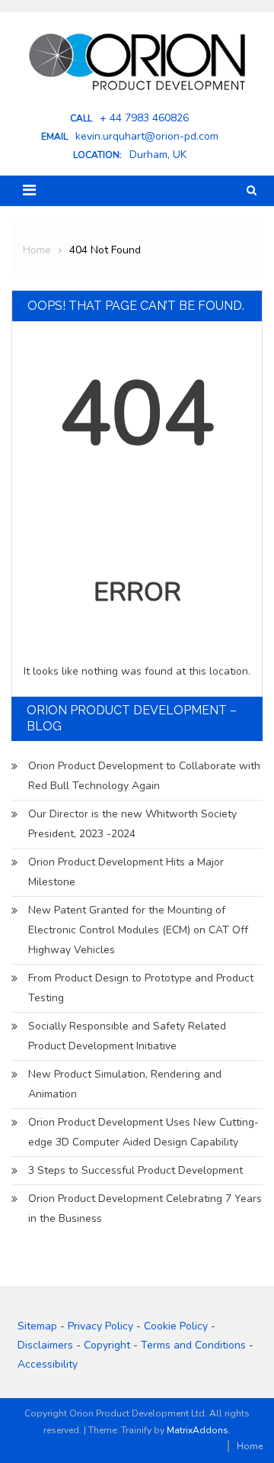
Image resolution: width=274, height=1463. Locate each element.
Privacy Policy (100, 1326)
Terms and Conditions (193, 1345)
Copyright (107, 1345)
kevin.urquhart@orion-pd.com (146, 136)
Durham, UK (157, 155)
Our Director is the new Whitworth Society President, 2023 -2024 (132, 824)
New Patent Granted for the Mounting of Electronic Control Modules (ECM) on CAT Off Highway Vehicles (138, 930)
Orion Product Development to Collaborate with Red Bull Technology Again (144, 776)
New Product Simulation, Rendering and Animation (124, 1084)
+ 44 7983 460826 (144, 118)
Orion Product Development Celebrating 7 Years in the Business (145, 1208)
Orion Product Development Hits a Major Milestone (126, 872)
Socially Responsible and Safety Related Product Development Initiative (127, 1036)
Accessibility (48, 1364)
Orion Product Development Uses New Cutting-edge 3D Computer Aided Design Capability (143, 1132)
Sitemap (37, 1326)
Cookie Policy (176, 1326)
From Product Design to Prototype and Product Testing (140, 988)
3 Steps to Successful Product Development (135, 1170)
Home (250, 1446)
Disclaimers (45, 1345)
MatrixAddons (197, 1430)
